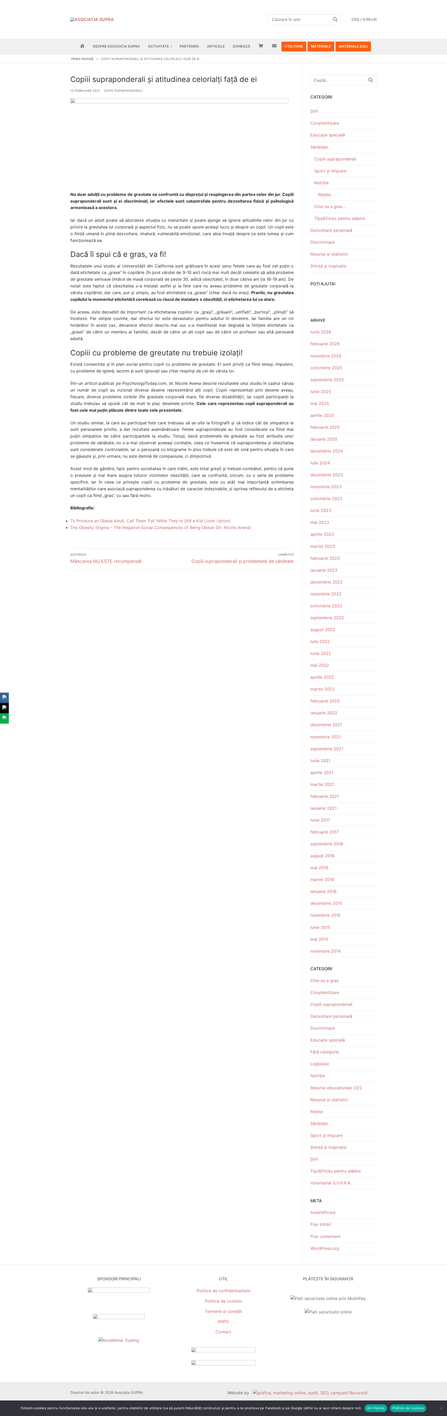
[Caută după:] (343, 80)
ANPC (223, 1321)
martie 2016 (322, 879)
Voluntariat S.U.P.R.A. (330, 1182)
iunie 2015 (320, 927)
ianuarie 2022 (323, 712)
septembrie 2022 (327, 617)
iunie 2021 (320, 760)
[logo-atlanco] (119, 1317)
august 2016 (322, 855)
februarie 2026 (325, 343)
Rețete (324, 194)
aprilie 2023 (322, 534)
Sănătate (319, 147)
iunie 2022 (320, 653)
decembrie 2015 (326, 903)
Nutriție (321, 182)
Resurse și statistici (329, 254)
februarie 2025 (325, 427)
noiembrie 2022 (325, 593)
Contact (223, 1331)
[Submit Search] (335, 19)
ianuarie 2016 (323, 891)
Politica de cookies (223, 1301)
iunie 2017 (320, 820)
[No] (440, 1408)
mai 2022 (319, 665)
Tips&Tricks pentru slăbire (339, 218)
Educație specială (327, 134)
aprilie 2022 (322, 677)
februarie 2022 (325, 700)
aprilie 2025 (322, 415)
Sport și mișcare (330, 170)
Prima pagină (82, 59)
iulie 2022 (320, 641)
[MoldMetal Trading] (118, 1340)
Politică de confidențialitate (223, 1290)
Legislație (319, 1063)
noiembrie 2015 (325, 915)
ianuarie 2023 (323, 570)
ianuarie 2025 (323, 439)
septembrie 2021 (326, 748)
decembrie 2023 (326, 474)
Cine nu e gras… (330, 206)
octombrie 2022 (326, 605)
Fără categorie (324, 1051)
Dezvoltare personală (331, 230)
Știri (314, 111)
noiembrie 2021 (325, 736)
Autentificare (323, 1212)
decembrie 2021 (326, 724)
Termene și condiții (223, 1311)
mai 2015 (319, 939)
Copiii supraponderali (123, 91)
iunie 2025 (320, 391)
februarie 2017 (324, 832)
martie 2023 (322, 546)
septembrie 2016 (326, 843)
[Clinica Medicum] (119, 1291)
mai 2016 (319, 867)
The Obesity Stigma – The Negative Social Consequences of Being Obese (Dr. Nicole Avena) (160, 527)
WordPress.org (324, 1248)
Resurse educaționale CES (336, 1087)
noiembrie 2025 (325, 355)
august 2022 (322, 629)
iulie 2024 (320, 462)
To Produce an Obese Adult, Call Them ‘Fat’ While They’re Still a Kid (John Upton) (150, 520)
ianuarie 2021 (323, 808)
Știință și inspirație (328, 266)
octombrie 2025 (326, 367)
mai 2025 (319, 403)
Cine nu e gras (324, 980)
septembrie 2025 (327, 379)
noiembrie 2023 (325, 486)
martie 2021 (322, 784)
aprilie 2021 (321, 772)
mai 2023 (319, 522)
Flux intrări (320, 1224)
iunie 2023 (320, 510)
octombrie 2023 (326, 498)
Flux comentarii (325, 1236)
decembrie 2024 (326, 451)
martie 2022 (322, 689)
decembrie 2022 (326, 582)
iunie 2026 (320, 331)
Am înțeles (376, 1408)
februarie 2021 (324, 796)
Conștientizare (324, 123)
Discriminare (322, 242)
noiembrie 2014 (325, 951)
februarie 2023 (325, 558)
